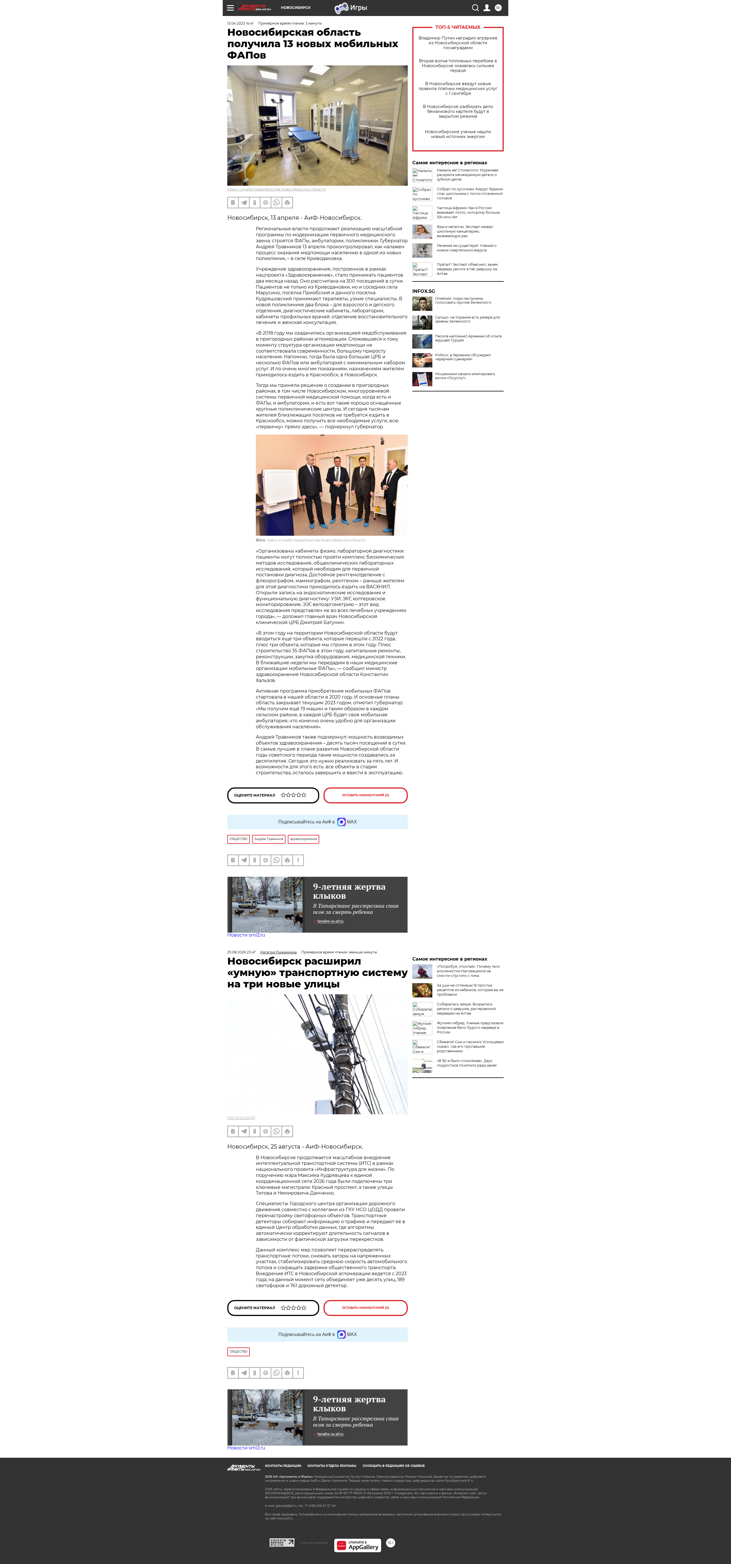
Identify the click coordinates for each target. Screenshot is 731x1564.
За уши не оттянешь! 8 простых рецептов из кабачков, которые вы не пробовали (470, 990)
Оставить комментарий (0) (365, 795)
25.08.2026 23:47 (241, 952)
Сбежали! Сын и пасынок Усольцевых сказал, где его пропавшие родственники (470, 1046)
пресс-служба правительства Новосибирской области (276, 189)
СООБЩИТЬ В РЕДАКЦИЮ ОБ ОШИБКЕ (394, 1466)
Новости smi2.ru (246, 935)
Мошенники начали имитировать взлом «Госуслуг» (465, 376)
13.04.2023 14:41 (240, 23)
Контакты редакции (283, 1466)
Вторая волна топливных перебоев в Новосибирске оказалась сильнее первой (458, 66)
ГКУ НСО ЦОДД (241, 1118)
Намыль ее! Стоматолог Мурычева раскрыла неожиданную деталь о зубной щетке (467, 174)
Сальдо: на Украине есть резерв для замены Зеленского (467, 319)
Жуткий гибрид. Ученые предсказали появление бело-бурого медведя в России (470, 1027)
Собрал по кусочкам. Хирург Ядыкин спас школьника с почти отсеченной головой (470, 193)
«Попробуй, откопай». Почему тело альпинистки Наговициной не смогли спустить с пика (468, 971)
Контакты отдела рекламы (332, 1466)
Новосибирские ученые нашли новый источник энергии (458, 134)
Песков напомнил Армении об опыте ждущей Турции (468, 338)
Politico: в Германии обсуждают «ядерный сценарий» (463, 357)
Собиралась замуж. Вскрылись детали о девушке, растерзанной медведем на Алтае (466, 1008)
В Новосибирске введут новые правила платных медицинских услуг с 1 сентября (458, 88)
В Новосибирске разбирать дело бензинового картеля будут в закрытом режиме (458, 111)
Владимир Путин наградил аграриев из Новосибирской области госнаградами (458, 43)
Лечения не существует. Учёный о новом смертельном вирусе (467, 247)
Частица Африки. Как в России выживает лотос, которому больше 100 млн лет (468, 212)
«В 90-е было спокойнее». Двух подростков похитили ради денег (467, 1063)
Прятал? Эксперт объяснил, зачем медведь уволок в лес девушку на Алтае (467, 269)
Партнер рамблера (314, 1542)
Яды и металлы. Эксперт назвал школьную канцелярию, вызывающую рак (465, 231)
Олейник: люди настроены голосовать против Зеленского (463, 301)
